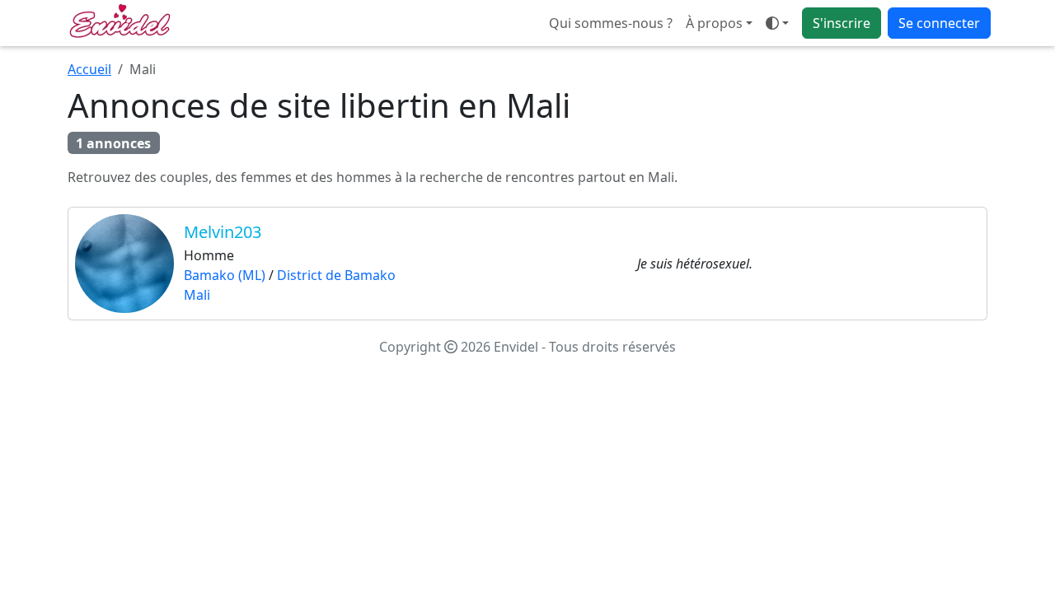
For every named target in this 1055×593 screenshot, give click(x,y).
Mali (197, 295)
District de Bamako (336, 275)
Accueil (89, 69)
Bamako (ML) (224, 275)
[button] (777, 23)
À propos (714, 23)
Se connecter (939, 23)
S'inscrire (841, 23)
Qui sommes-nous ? (611, 23)
